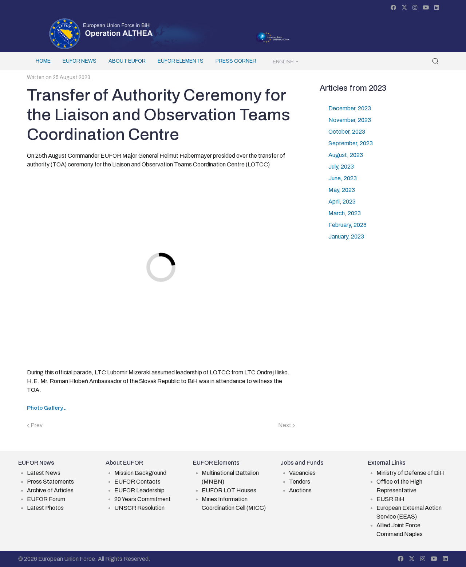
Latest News (43, 473)
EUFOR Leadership (139, 490)
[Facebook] (393, 8)
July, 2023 (341, 167)
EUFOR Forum (46, 499)
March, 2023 (344, 213)
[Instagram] (414, 8)
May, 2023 (341, 190)
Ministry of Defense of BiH (410, 473)
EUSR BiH (390, 499)
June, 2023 (342, 178)
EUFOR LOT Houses (229, 490)
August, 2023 (345, 155)
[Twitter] (404, 8)
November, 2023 (349, 120)
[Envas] (101, 33)
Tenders (299, 482)
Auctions (300, 490)
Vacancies (302, 473)
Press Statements (50, 482)
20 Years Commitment (142, 499)
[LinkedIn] (436, 8)
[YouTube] (426, 8)
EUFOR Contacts (137, 482)
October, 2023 (346, 132)
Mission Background (140, 473)
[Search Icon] (435, 61)
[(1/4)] (246, 210)
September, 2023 (350, 143)
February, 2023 (347, 225)
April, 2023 (342, 201)
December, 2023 (349, 108)
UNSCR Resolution (139, 508)
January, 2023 (346, 236)
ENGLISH (284, 61)
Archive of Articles (50, 490)
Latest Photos (45, 508)
